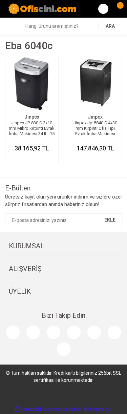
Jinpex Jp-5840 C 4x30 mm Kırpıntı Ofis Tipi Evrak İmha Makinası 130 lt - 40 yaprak (95, 128)
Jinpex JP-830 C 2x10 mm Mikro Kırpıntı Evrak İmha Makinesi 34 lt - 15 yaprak (32, 128)
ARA (110, 26)
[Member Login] (103, 9)
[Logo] (42, 8)
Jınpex (31, 117)
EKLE (109, 220)
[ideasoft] (28, 409)
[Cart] (117, 9)
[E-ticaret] (63, 409)
